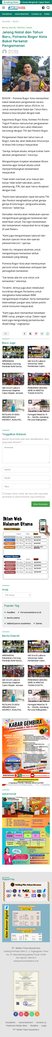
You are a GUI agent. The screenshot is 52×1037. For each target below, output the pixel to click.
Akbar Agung (13, 50)
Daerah (12, 27)
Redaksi (34, 1025)
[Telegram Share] (42, 334)
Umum (29, 27)
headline (11, 612)
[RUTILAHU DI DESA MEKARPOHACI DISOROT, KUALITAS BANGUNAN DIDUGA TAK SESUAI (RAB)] (13, 405)
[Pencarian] (48, 7)
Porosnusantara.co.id (31, 612)
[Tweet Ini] (30, 334)
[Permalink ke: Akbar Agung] (4, 51)
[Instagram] (21, 1014)
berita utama (13, 618)
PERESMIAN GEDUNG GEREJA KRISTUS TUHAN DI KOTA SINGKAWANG (37, 391)
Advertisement (26, 1022)
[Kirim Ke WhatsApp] (47, 334)
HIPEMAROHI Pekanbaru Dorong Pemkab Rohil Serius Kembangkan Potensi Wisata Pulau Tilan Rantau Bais (12, 364)
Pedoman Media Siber (16, 1025)
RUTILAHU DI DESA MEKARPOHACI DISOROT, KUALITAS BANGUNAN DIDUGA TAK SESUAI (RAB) (11, 417)
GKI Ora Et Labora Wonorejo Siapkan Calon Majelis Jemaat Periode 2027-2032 (12, 391)
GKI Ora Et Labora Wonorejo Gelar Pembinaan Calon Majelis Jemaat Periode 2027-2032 (37, 364)
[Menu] (4, 7)
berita (39, 623)
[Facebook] (15, 1014)
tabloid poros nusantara (19, 623)
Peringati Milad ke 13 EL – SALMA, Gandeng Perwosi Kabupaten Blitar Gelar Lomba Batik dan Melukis (38, 417)
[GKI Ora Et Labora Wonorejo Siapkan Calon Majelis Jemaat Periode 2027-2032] (13, 379)
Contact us (41, 1022)
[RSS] (37, 1014)
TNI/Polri (21, 27)
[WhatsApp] (31, 1014)
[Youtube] (26, 1014)
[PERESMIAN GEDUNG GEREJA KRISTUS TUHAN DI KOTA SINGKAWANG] (39, 379)
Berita (5, 27)
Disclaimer (11, 1022)
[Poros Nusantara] (16, 7)
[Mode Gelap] (43, 7)
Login (44, 1025)
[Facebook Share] (24, 334)
